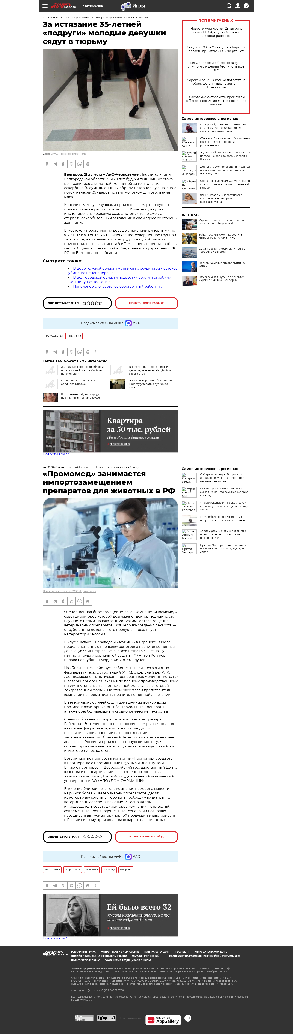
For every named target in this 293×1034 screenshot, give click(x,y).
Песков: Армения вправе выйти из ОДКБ (222, 264)
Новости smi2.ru (57, 454)
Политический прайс (85, 960)
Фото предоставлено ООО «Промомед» (69, 591)
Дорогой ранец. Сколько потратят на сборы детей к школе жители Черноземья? (216, 83)
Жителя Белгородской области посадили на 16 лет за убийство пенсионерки (82, 370)
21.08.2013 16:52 (52, 17)
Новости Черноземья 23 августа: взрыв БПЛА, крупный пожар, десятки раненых (216, 32)
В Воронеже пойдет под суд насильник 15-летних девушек (81, 396)
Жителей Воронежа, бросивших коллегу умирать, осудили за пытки (150, 384)
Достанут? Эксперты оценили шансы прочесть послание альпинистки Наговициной (225, 170)
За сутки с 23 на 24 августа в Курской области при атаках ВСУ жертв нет (216, 49)
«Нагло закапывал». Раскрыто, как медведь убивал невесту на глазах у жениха (224, 506)
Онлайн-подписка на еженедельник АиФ (99, 956)
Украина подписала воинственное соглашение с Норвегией (222, 222)
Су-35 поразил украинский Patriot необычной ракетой (222, 250)
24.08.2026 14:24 (53, 467)
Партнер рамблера (130, 1018)
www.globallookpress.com (68, 153)
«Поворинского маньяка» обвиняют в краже (78, 382)
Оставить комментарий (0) (146, 303)
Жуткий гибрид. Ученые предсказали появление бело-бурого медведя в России (225, 156)
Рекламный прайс (83, 951)
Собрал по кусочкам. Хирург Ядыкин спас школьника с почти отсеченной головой (225, 184)
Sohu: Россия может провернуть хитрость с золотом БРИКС (220, 236)
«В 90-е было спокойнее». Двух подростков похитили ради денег (222, 518)
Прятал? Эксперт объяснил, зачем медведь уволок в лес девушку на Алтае (223, 548)
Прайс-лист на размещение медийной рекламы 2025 (204, 956)
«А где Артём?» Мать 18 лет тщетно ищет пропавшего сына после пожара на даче (223, 534)
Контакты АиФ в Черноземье (120, 951)
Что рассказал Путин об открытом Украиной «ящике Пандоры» (222, 279)
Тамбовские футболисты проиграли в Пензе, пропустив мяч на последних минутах (216, 100)
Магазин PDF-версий (145, 956)
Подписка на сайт (156, 951)
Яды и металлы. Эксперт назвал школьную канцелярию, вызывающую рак (221, 198)
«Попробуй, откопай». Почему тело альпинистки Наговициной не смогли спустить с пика (224, 128)
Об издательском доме (211, 951)
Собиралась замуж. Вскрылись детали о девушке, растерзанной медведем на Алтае (222, 478)
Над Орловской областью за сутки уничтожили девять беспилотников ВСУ (216, 66)
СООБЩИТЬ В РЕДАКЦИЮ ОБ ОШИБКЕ (128, 960)
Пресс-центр (182, 951)
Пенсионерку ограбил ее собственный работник (117, 286)
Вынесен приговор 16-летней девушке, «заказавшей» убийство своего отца (151, 370)
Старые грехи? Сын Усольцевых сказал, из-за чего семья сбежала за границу (224, 492)
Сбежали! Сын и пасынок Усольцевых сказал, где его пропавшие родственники (225, 142)
